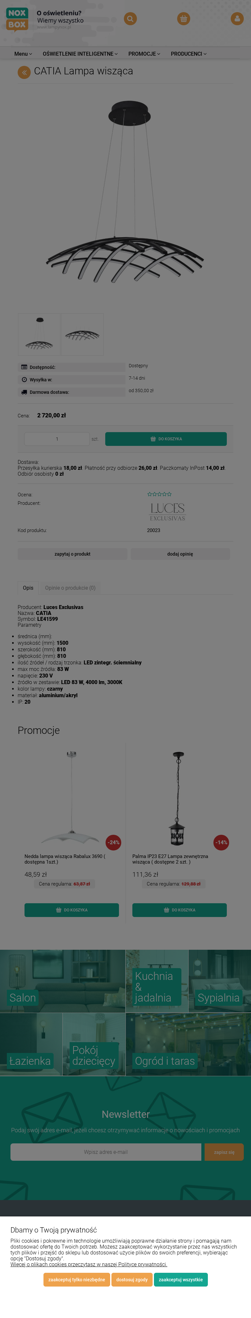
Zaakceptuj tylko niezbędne (76, 1279)
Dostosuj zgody (132, 1279)
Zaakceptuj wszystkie (181, 1279)
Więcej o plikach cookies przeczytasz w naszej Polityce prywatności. (88, 1264)
